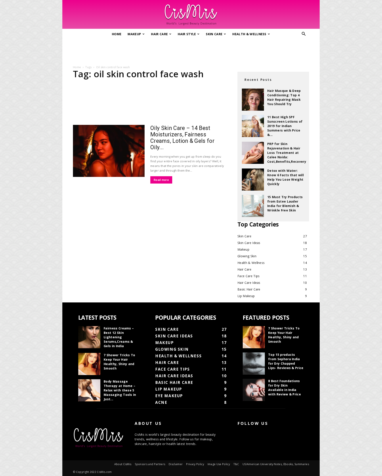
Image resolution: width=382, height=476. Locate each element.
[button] (303, 34)
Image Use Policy (219, 464)
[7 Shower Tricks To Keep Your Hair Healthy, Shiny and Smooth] (89, 364)
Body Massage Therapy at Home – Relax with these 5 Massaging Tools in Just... (120, 390)
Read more (161, 180)
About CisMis (123, 464)
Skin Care (214, 34)
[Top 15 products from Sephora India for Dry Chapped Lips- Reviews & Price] (254, 363)
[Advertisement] (191, 50)
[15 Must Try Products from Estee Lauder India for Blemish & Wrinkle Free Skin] (253, 206)
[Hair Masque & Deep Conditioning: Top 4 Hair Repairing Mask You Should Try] (253, 100)
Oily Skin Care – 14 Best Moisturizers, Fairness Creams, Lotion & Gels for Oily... (182, 138)
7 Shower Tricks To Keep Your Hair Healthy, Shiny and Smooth (119, 361)
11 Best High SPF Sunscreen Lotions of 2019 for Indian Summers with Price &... (284, 126)
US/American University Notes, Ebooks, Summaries (276, 464)
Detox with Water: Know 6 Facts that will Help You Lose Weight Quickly (285, 177)
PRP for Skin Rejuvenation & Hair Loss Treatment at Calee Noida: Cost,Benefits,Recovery (286, 153)
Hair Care (159, 34)
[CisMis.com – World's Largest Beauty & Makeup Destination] (191, 15)
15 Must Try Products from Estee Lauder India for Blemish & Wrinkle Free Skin (285, 203)
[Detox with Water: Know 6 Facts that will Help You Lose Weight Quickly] (253, 179)
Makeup (134, 34)
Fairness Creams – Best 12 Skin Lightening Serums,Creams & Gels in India (119, 337)
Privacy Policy (195, 464)
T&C (236, 464)
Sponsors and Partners (150, 464)
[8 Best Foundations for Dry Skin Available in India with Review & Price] (254, 390)
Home (116, 34)
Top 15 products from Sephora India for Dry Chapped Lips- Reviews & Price (286, 361)
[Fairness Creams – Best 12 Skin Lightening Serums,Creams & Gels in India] (89, 337)
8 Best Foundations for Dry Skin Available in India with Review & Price (284, 387)
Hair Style (187, 34)
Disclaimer (176, 464)
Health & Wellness (249, 34)
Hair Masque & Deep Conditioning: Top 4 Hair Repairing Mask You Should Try (284, 97)
